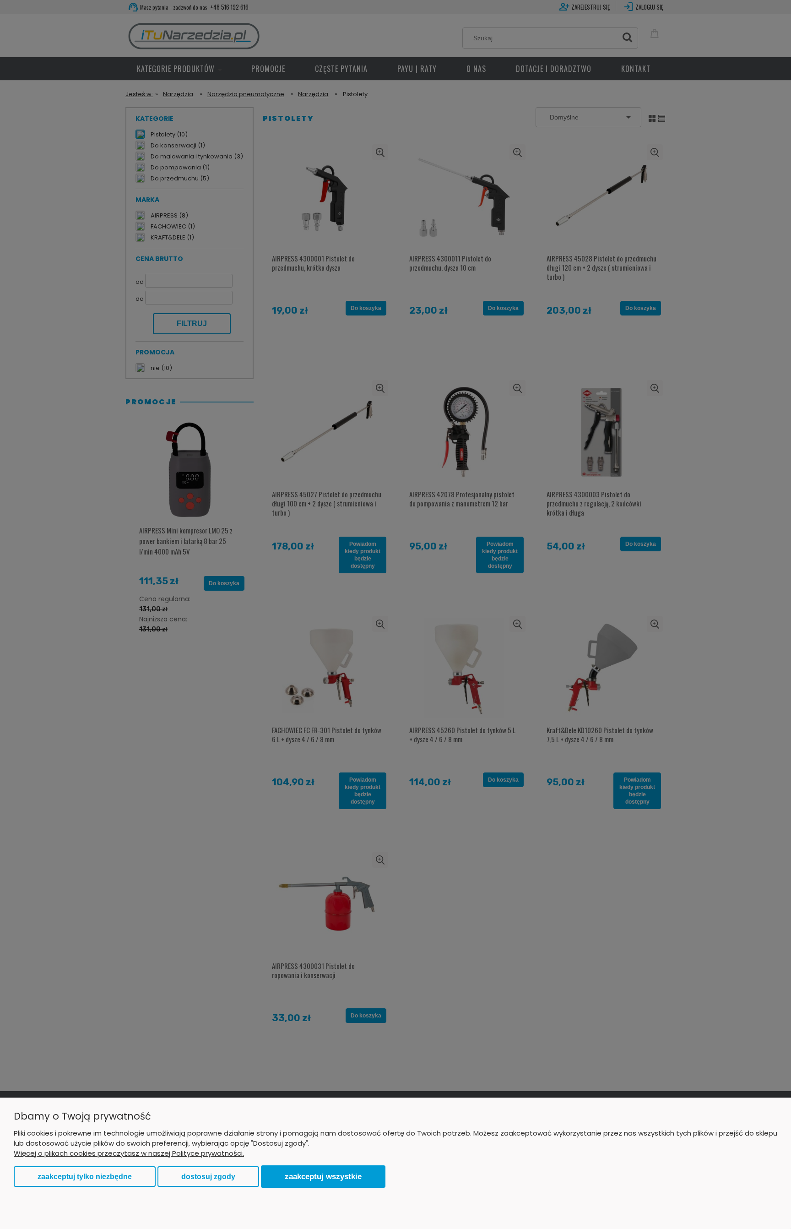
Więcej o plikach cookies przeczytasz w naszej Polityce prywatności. (129, 1153)
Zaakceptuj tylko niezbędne (85, 1176)
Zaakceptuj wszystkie (323, 1176)
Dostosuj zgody (208, 1176)
